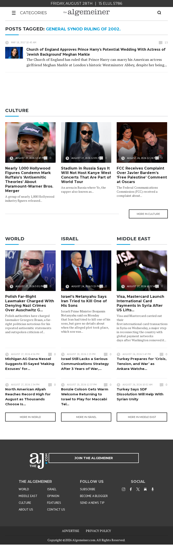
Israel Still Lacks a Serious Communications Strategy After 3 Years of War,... (85, 364)
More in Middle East (142, 417)
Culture (25, 503)
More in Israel (86, 417)
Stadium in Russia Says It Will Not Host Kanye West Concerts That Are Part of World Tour (86, 175)
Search (159, 12)
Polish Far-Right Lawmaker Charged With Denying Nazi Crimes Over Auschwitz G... (29, 303)
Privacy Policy (98, 531)
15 (166, 42)
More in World (30, 417)
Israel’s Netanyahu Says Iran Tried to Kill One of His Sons (84, 301)
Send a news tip (92, 503)
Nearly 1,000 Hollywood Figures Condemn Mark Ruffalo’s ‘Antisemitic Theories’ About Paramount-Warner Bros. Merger (29, 179)
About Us (26, 509)
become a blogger (94, 496)
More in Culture (148, 213)
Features (54, 503)
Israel (52, 489)
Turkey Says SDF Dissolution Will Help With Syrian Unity (140, 394)
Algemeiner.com (83, 540)
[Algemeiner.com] (86, 12)
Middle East (28, 496)
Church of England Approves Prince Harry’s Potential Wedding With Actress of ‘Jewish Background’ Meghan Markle (96, 52)
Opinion (53, 496)
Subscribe (87, 489)
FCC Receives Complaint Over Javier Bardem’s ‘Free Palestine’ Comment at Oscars (142, 175)
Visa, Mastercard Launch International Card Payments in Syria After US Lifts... (140, 303)
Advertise (70, 531)
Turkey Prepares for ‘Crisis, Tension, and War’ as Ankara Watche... (141, 364)
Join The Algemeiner (94, 458)
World (24, 489)
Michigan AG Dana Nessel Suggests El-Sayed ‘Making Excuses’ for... (29, 364)
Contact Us (56, 509)
